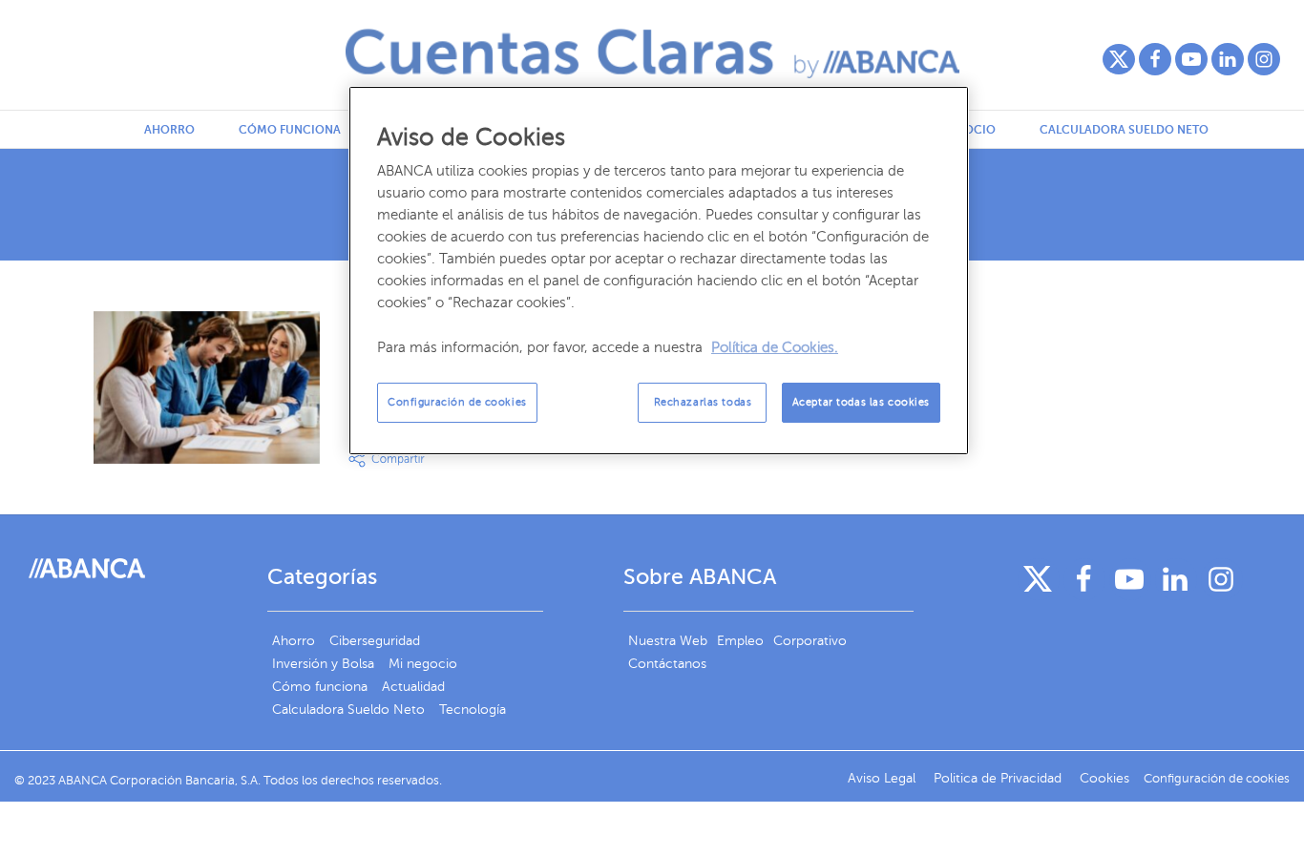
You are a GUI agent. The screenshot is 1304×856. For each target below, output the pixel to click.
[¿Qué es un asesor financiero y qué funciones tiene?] (207, 387)
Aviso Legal (883, 778)
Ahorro (169, 129)
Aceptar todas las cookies (861, 402)
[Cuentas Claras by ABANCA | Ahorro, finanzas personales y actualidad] (652, 53)
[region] (658, 270)
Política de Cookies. (774, 347)
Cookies (1104, 778)
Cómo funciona (290, 129)
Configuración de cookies (457, 402)
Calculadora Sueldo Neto (1124, 129)
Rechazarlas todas (703, 402)
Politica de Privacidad (999, 778)
